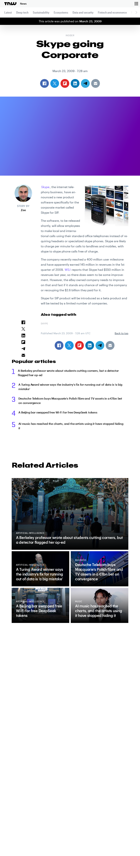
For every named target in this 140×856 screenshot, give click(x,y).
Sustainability (41, 12)
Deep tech (22, 12)
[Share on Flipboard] (79, 345)
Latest (8, 12)
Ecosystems (61, 12)
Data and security (83, 12)
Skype (45, 187)
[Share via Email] (110, 345)
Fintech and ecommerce (112, 12)
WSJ (68, 269)
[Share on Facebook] (59, 345)
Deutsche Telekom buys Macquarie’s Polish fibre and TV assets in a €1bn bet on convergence (70, 400)
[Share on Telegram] (100, 345)
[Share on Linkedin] (89, 345)
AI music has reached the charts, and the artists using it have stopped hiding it (70, 426)
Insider (70, 36)
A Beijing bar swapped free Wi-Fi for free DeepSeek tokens (57, 412)
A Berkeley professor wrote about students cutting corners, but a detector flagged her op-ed (68, 373)
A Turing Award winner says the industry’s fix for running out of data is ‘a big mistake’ (70, 387)
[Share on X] (69, 345)
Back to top (121, 333)
